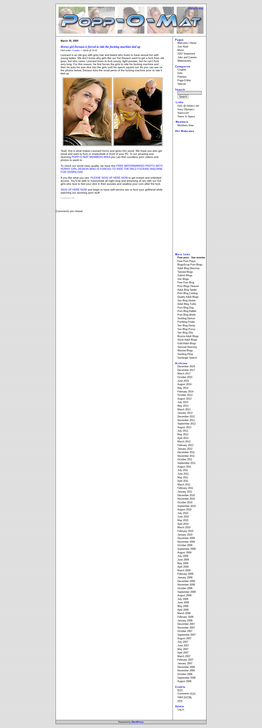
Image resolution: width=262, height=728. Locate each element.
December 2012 (186, 416)
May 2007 (182, 649)
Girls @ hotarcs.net (188, 105)
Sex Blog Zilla (185, 332)
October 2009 (184, 545)
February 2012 (185, 445)
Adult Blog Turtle (186, 304)
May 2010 (182, 520)
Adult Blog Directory (188, 268)
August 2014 (184, 384)
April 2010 (183, 523)
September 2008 (186, 591)
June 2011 (183, 473)
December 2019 (186, 366)
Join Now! (182, 46)
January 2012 (184, 448)
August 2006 (184, 681)
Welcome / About (186, 42)
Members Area (185, 125)
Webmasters (184, 60)
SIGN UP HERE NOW (74, 189)
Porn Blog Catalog (187, 293)
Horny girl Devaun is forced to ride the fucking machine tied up (100, 47)
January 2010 (184, 534)
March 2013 (183, 409)
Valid (184, 697)
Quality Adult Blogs (188, 296)
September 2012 (186, 423)
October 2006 (184, 674)
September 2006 (186, 677)
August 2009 (184, 552)
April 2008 (183, 609)
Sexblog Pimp (185, 354)
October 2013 (184, 395)
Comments (186, 693)
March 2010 (183, 527)
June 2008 (183, 602)
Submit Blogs (184, 275)
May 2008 (182, 606)
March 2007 (183, 656)
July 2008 (182, 599)
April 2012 (183, 438)
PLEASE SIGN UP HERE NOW (109, 177)
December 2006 (186, 667)
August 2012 (184, 427)
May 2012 (182, 434)
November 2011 (186, 455)
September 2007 (186, 634)
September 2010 (186, 506)
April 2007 (183, 652)
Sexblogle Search (187, 357)
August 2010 (184, 509)
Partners (182, 76)
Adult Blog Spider (187, 289)
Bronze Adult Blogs (188, 336)
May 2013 (182, 405)
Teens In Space (186, 116)
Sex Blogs (183, 279)
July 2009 (182, 556)
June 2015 (183, 380)
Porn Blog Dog (185, 307)
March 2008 (183, 613)
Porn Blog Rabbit (186, 311)
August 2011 (184, 466)
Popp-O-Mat (195, 8)
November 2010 (186, 498)
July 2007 (182, 641)
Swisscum (183, 112)
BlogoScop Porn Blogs (190, 264)
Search (180, 89)
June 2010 (183, 516)
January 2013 (184, 412)
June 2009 (183, 559)
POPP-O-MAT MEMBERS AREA (91, 156)
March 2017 (183, 373)
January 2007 (184, 663)
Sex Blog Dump (186, 325)
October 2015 (184, 377)
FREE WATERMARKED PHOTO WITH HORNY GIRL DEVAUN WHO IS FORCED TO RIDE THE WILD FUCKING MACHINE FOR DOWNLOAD (112, 168)
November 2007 (186, 627)
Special (181, 83)
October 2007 (184, 631)
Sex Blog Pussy (186, 329)
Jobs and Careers (187, 57)
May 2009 (182, 563)
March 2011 (183, 484)
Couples (76, 50)
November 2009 (186, 541)
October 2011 (184, 459)
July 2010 (182, 513)
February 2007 (185, 659)
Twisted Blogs (185, 271)
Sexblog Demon (186, 318)
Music (180, 50)
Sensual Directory (187, 347)
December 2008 (186, 581)
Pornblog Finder (186, 321)
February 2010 (185, 531)
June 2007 (183, 645)
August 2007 (184, 638)
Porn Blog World (186, 314)
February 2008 (185, 616)
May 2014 (182, 387)
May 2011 (182, 477)
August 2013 (184, 398)
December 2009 (186, 538)
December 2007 (186, 624)
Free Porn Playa (186, 261)
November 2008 (186, 584)
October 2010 (184, 502)
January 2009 (184, 577)
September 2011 (186, 463)
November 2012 (186, 420)
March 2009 (183, 570)
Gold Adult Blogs (186, 343)
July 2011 (182, 470)
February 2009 (185, 573)
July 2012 (182, 430)
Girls (180, 73)
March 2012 (183, 441)
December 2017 (186, 370)
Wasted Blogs (185, 350)
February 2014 (185, 391)
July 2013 (182, 402)
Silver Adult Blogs (187, 339)
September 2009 (186, 548)
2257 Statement (186, 53)
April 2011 (182, 480)
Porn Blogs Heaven (188, 286)
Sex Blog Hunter (186, 300)
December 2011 (186, 452)
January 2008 (184, 620)
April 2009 (183, 566)
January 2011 (184, 491)
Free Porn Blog (185, 282)
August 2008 (184, 595)
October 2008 (184, 588)
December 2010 (186, 495)
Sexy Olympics (185, 109)
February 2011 (185, 488)
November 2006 (186, 670)
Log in (180, 709)
